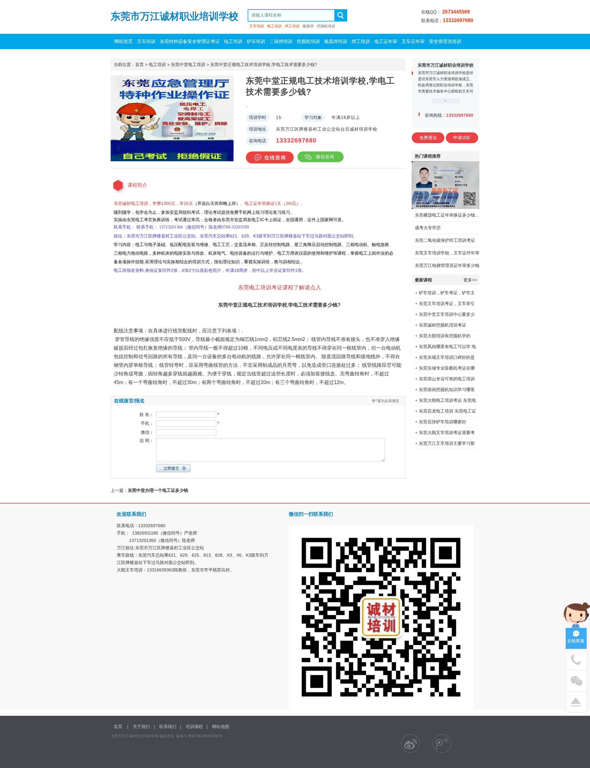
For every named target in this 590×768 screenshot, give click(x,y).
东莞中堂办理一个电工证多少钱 (158, 490)
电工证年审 (385, 41)
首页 (139, 64)
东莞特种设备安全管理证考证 (190, 41)
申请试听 (461, 137)
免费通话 (428, 137)
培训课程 (194, 726)
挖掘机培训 (326, 26)
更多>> (470, 279)
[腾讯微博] (442, 743)
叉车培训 (256, 26)
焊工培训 (292, 26)
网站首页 (123, 41)
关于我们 (141, 726)
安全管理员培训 (445, 41)
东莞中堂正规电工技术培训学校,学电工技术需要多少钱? (263, 64)
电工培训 (274, 26)
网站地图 (220, 726)
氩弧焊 (308, 26)
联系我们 (167, 726)
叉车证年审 (413, 41)
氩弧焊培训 (335, 41)
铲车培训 (256, 41)
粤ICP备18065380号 (205, 736)
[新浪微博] (410, 743)
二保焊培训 (281, 41)
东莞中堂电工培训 (188, 64)
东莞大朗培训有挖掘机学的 (444, 335)
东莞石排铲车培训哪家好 (442, 421)
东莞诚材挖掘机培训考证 (442, 325)
